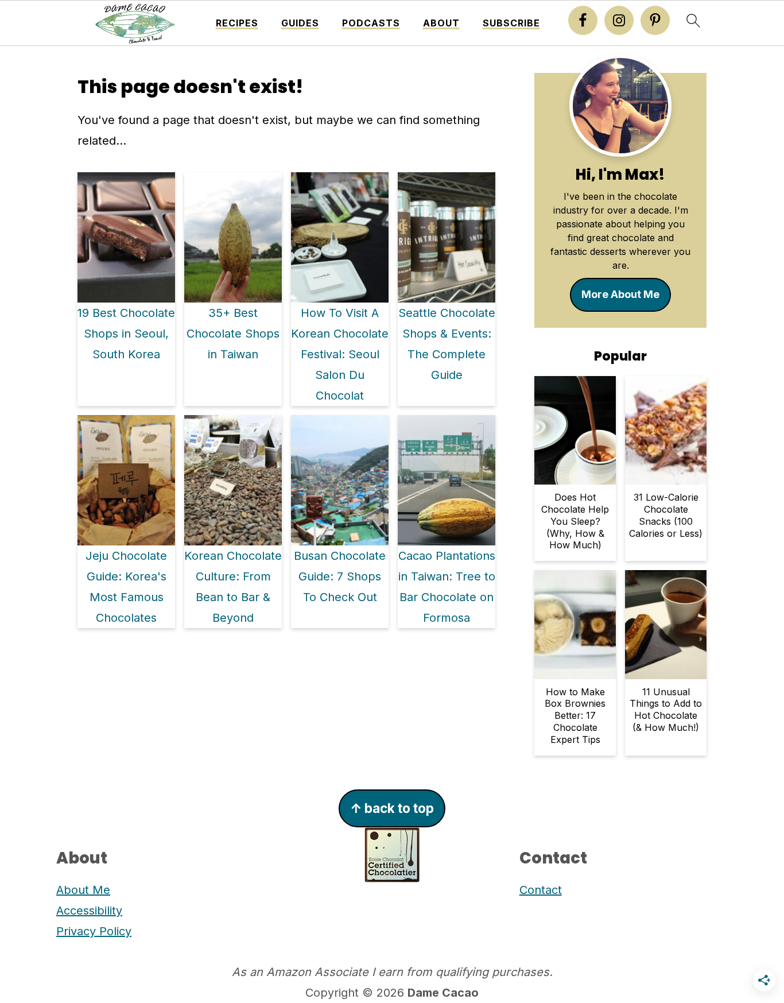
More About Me (620, 294)
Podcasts (371, 23)
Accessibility (89, 910)
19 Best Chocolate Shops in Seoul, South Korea (126, 333)
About (441, 23)
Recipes (237, 23)
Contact (540, 890)
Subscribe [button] (511, 23)
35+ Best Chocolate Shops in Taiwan (233, 333)
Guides (300, 23)
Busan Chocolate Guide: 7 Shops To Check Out (340, 576)
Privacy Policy (93, 931)
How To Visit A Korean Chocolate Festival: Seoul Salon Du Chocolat (340, 354)
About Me (83, 890)
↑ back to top (392, 808)
